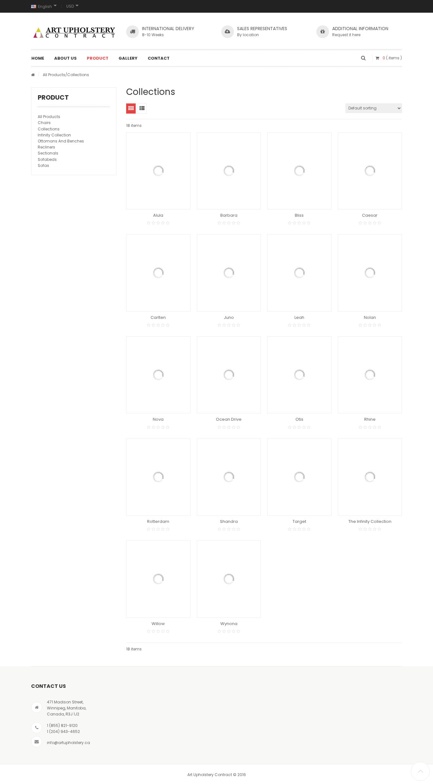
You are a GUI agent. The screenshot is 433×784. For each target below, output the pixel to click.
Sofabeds (47, 159)
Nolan (370, 317)
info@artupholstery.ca (68, 742)
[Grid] (131, 108)
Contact (159, 58)
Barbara (228, 215)
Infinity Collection (54, 135)
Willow (158, 624)
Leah (299, 317)
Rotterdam (158, 521)
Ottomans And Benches (61, 141)
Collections (49, 129)
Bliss (299, 215)
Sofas (43, 165)
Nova (158, 419)
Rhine (370, 419)
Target (299, 521)
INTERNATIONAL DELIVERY (168, 28)
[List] (142, 108)
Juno (229, 317)
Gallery (128, 58)
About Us (65, 58)
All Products (54, 74)
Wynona (228, 624)
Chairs (44, 122)
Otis (299, 419)
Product (97, 58)
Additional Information (360, 28)
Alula (158, 215)
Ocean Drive (229, 419)
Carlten (158, 317)
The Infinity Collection (369, 521)
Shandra (229, 521)
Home (37, 58)
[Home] (33, 75)
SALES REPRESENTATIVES (262, 28)
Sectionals (48, 153)
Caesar (370, 215)
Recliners (46, 147)
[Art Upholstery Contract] (74, 32)
